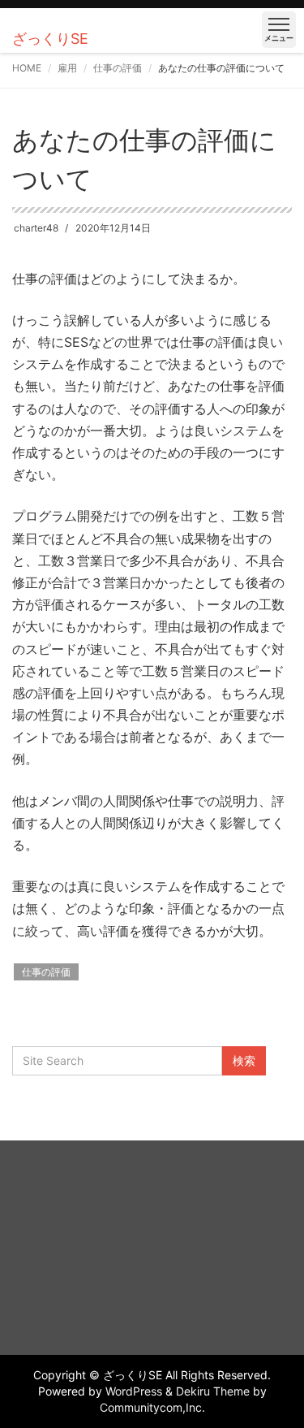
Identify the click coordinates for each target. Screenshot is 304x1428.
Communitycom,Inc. (152, 1407)
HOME (26, 68)
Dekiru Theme (213, 1391)
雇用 (67, 68)
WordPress (133, 1391)
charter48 (36, 228)
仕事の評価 (117, 68)
